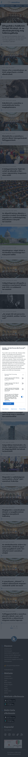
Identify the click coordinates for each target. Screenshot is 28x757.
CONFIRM (8, 403)
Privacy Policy (22, 409)
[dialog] (14, 378)
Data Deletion (5, 409)
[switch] (22, 378)
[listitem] (14, 375)
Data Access (14, 409)
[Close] (25, 348)
